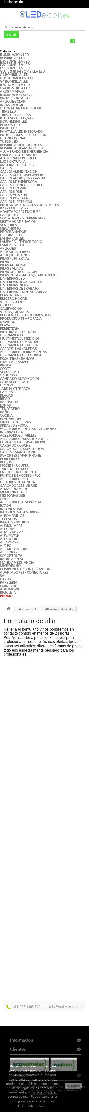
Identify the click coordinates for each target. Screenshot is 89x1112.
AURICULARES (11, 525)
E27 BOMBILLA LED (15, 65)
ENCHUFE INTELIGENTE (18, 472)
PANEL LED (8, 128)
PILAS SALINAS (11, 268)
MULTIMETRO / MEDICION (20, 338)
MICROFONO (10, 566)
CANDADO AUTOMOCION (20, 379)
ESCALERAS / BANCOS (17, 358)
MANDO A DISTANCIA (17, 562)
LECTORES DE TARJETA (17, 482)
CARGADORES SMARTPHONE (23, 449)
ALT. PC (5, 546)
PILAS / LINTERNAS (15, 258)
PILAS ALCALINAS (14, 265)
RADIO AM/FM (11, 559)
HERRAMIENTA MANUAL (19, 342)
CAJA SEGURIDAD (14, 382)
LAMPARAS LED (12, 238)
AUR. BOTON (10, 536)
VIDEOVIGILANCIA (14, 312)
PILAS (4, 262)
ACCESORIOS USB (14, 479)
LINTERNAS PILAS (14, 285)
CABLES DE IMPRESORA (18, 181)
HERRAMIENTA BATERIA (19, 345)
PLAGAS (6, 395)
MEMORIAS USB (12, 495)
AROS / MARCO (12, 91)
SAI (2, 576)
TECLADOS (8, 519)
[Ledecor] (44, 14)
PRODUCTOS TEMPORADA (21, 318)
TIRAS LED (8, 111)
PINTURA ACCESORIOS (18, 332)
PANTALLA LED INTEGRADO (21, 131)
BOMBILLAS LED (12, 58)
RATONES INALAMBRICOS (20, 512)
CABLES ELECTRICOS (16, 202)
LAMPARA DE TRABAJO (18, 155)
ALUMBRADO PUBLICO (18, 158)
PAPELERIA (8, 582)
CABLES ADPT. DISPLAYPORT (22, 175)
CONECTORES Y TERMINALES (23, 218)
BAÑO (5, 412)
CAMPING (8, 392)
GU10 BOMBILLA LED (16, 78)
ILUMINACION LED (14, 55)
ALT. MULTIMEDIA (13, 549)
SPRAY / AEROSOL (14, 425)
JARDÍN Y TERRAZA (15, 389)
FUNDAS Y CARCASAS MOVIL (23, 442)
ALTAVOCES (9, 542)
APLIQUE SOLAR (12, 101)
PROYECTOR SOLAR (15, 98)
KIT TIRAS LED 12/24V (17, 118)
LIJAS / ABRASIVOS (15, 362)
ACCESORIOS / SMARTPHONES (24, 439)
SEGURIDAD (9, 372)
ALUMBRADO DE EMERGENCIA (24, 151)
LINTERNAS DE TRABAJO (19, 288)
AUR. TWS (8, 529)
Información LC (27, 609)
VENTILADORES (12, 302)
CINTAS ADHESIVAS (15, 422)
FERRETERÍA (9, 328)
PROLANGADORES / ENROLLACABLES (29, 205)
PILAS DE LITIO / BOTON (18, 272)
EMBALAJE (8, 586)
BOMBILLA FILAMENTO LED (21, 148)
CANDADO (8, 375)
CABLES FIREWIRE (14, 188)
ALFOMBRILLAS (12, 515)
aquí (41, 1105)
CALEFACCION (11, 308)
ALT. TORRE (8, 552)
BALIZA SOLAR (11, 105)
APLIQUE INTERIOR (15, 252)
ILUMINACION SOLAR (17, 95)
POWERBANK (11, 295)
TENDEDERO (10, 409)
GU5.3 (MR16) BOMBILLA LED (22, 71)
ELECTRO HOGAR (13, 298)
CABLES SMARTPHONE (18, 452)
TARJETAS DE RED (14, 469)
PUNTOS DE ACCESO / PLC (20, 475)
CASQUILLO (9, 215)
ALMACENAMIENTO (15, 489)
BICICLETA (8, 592)
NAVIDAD (7, 322)
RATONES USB (11, 509)
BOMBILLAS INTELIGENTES (21, 145)
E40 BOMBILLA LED (15, 61)
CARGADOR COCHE (15, 445)
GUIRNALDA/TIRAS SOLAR (20, 108)
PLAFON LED (10, 125)
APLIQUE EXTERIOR (15, 255)
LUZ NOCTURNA (13, 161)
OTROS (5, 579)
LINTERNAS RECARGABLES (21, 282)
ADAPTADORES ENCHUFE (20, 212)
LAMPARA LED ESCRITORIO (21, 242)
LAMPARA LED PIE (14, 245)
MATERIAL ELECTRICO (17, 165)
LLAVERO (7, 385)
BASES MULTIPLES (14, 208)
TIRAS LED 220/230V (16, 115)
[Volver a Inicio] (8, 609)
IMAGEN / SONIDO (14, 522)
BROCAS (6, 365)
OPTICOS (7, 499)
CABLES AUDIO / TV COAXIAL (23, 178)
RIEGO (5, 399)
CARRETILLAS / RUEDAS (18, 348)
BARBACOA (9, 402)
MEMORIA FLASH (13, 492)
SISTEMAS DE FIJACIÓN (18, 222)
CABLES (6, 168)
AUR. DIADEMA (12, 532)
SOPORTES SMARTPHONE (20, 455)
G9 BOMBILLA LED (14, 75)
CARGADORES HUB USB (18, 485)
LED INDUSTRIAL (13, 138)
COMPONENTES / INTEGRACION (25, 569)
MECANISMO (10, 228)
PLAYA (5, 325)
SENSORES (8, 225)
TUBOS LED (9, 141)
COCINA (6, 415)
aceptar (73, 1086)
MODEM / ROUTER (14, 465)
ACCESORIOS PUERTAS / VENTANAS (28, 429)
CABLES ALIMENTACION (19, 171)
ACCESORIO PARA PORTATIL (22, 502)
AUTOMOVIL (10, 589)
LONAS (5, 405)
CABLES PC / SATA (14, 198)
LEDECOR (7, 305)
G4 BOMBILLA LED (14, 81)
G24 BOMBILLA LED (15, 88)
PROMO (6, 596)
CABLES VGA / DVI (14, 195)
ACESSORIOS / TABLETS (18, 435)
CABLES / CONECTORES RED (21, 185)
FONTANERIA (10, 419)
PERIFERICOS (10, 459)
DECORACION (11, 235)
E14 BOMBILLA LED (15, 68)
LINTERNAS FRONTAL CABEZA (23, 292)
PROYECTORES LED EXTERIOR (23, 135)
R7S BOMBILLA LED (15, 85)
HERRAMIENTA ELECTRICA (21, 355)
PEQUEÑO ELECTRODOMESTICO (25, 315)
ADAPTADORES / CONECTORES (24, 572)
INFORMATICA (11, 432)
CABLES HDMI (11, 191)
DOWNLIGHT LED (13, 121)
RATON (5, 505)
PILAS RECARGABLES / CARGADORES (29, 275)
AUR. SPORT (9, 539)
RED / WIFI (8, 462)
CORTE (5, 369)
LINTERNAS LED (12, 278)
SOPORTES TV (11, 556)
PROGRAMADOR (13, 232)
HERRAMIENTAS (13, 335)
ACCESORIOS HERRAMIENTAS (23, 352)
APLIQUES (8, 248)
